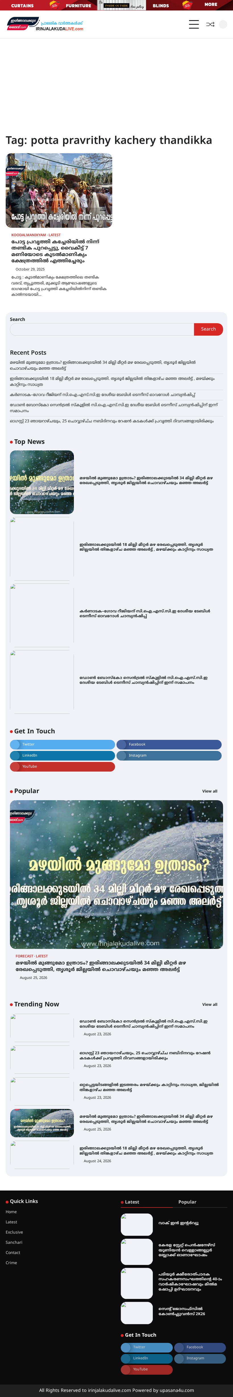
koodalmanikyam (28, 235)
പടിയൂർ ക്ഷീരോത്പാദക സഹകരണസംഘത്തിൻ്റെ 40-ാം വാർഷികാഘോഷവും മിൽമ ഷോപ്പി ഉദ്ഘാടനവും (190, 1282)
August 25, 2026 (33, 978)
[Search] (223, 24)
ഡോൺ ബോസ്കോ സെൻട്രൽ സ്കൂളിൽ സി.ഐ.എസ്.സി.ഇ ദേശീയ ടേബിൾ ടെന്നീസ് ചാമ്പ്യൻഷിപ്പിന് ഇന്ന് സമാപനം (143, 680)
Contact (13, 1253)
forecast (24, 957)
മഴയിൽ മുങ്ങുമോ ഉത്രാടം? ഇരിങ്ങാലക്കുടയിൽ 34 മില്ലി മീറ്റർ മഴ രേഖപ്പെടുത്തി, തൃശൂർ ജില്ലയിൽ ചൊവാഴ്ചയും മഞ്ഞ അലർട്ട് (146, 481)
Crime (11, 1263)
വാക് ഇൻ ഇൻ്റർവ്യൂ (179, 1223)
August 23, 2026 (97, 1034)
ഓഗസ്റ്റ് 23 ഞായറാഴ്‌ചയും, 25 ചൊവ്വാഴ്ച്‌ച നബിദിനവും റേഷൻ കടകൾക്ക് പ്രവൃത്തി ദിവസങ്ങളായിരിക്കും (112, 421)
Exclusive (14, 1232)
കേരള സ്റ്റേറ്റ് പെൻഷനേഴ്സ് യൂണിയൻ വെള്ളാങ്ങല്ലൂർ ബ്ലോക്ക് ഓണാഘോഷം (187, 1250)
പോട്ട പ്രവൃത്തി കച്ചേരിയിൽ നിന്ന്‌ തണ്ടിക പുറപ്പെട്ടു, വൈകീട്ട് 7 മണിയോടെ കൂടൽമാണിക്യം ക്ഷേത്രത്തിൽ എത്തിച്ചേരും (55, 252)
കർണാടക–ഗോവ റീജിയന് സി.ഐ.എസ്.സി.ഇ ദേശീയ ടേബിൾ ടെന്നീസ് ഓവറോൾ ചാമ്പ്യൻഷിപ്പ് (102, 395)
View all (210, 791)
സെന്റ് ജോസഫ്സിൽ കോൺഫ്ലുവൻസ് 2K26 (182, 1312)
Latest (55, 235)
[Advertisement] (116, 81)
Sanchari (14, 1242)
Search (17, 320)
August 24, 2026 (97, 1161)
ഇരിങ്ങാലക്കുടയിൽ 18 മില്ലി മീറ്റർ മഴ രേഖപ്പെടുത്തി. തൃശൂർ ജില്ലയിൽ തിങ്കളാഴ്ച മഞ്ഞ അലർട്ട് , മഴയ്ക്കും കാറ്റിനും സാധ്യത (146, 547)
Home (11, 1212)
